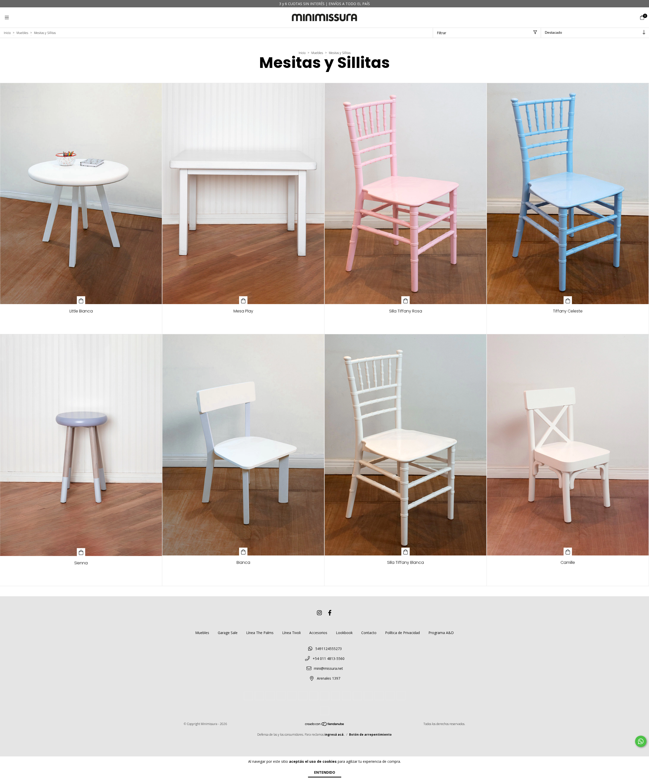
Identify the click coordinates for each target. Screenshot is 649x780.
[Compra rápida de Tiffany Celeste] (568, 300)
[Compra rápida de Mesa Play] (243, 300)
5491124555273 (328, 648)
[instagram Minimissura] (319, 612)
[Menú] (7, 17)
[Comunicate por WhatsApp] (640, 741)
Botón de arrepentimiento (370, 734)
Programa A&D (441, 632)
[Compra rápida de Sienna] (81, 552)
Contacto (368, 632)
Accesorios (318, 632)
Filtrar (441, 32)
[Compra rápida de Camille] (568, 551)
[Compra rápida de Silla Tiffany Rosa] (405, 300)
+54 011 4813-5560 (329, 658)
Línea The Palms (260, 632)
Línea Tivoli (291, 632)
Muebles (22, 33)
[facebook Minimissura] (330, 612)
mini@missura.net (328, 668)
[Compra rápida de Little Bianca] (81, 300)
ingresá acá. (334, 734)
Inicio (7, 33)
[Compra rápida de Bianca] (243, 551)
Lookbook (344, 632)
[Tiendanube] (324, 725)
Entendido (324, 772)
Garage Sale (228, 632)
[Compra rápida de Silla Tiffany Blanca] (405, 551)
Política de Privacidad (402, 632)
